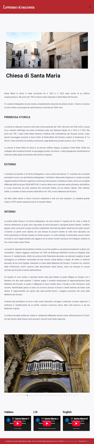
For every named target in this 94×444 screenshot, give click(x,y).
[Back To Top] (88, 438)
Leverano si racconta (71, 441)
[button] (16, 395)
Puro (86, 441)
